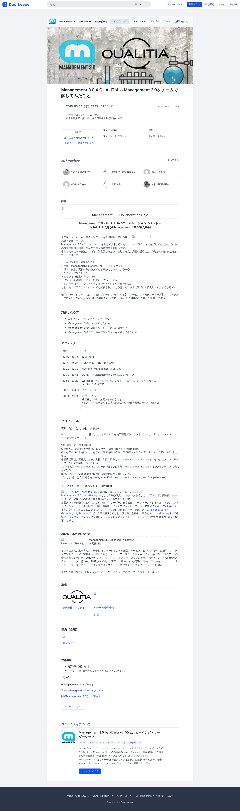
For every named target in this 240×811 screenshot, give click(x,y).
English (234, 4)
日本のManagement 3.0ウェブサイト (82, 690)
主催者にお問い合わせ (78, 796)
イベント (139, 21)
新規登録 (209, 4)
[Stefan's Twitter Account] (64, 524)
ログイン (222, 4)
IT (118, 742)
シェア (67, 707)
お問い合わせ (182, 21)
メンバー (154, 21)
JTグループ (69, 642)
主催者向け (194, 4)
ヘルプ (95, 796)
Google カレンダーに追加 (167, 106)
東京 (91, 742)
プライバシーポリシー (123, 796)
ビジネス (111, 742)
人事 (124, 742)
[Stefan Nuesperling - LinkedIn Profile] (77, 524)
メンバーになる (120, 21)
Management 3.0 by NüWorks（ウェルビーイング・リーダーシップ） (96, 21)
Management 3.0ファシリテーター (81, 495)
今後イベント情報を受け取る (79, 143)
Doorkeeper (126, 802)
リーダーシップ (134, 742)
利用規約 (105, 796)
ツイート (80, 707)
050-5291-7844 (174, 4)
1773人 (83, 742)
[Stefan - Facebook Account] (71, 524)
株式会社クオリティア (75, 607)
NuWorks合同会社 (104, 607)
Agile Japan (82, 513)
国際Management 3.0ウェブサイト (81, 696)
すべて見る (173, 160)
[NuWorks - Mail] (98, 613)
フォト (167, 21)
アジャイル (100, 742)
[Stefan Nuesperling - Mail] (84, 524)
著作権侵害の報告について (150, 796)
